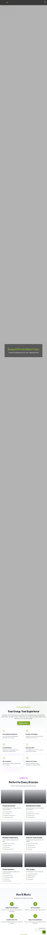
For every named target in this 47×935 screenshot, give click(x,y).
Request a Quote (23, 723)
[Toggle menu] (44, 2)
